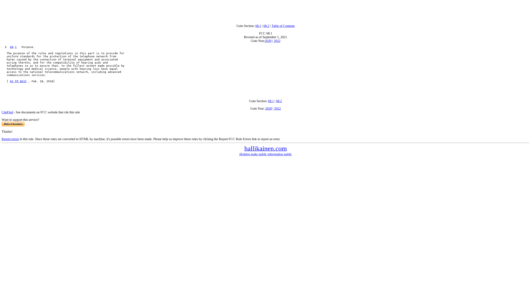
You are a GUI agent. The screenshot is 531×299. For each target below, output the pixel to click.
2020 (268, 41)
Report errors (10, 139)
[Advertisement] (265, 11)
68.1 (258, 26)
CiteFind (7, 112)
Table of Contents (283, 26)
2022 (277, 41)
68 (11, 47)
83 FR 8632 (18, 81)
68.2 (266, 26)
